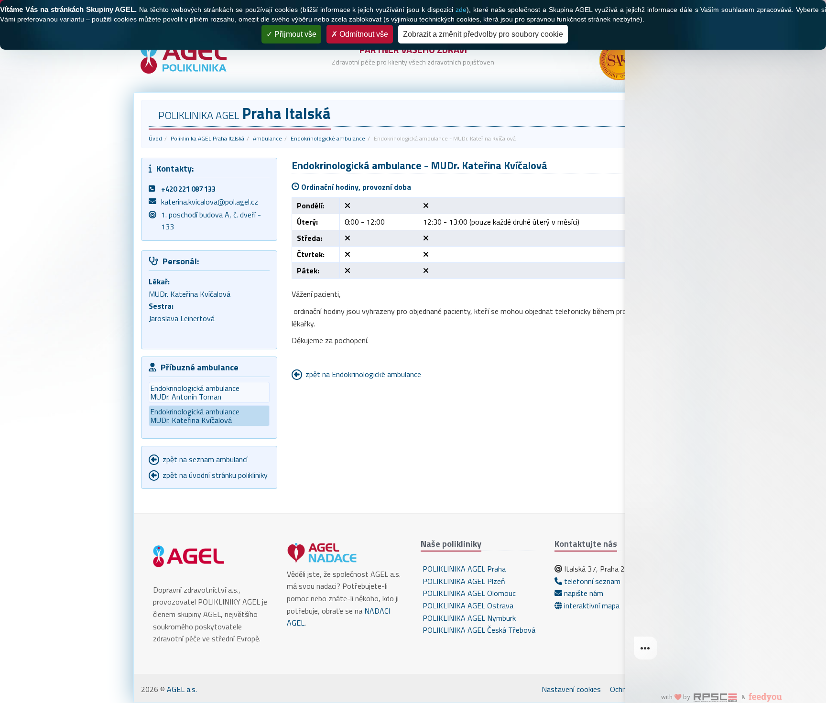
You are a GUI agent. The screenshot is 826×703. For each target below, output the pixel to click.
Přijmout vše (294, 34)
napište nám (582, 593)
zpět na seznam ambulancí (205, 459)
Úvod (155, 138)
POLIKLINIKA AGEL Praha (463, 568)
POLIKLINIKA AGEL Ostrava (467, 605)
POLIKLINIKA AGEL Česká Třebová (478, 630)
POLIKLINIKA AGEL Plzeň (463, 581)
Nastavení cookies (571, 689)
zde (461, 9)
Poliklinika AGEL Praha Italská (207, 138)
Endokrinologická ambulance (194, 392)
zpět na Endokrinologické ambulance (363, 374)
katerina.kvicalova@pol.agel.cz (209, 201)
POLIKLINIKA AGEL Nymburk (468, 618)
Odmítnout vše (362, 34)
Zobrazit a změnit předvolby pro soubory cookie (483, 34)
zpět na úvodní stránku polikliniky (215, 475)
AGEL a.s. (182, 689)
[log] (725, 336)
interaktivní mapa (591, 605)
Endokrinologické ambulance (328, 138)
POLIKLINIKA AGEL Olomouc (468, 593)
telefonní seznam (591, 581)
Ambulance (267, 138)
